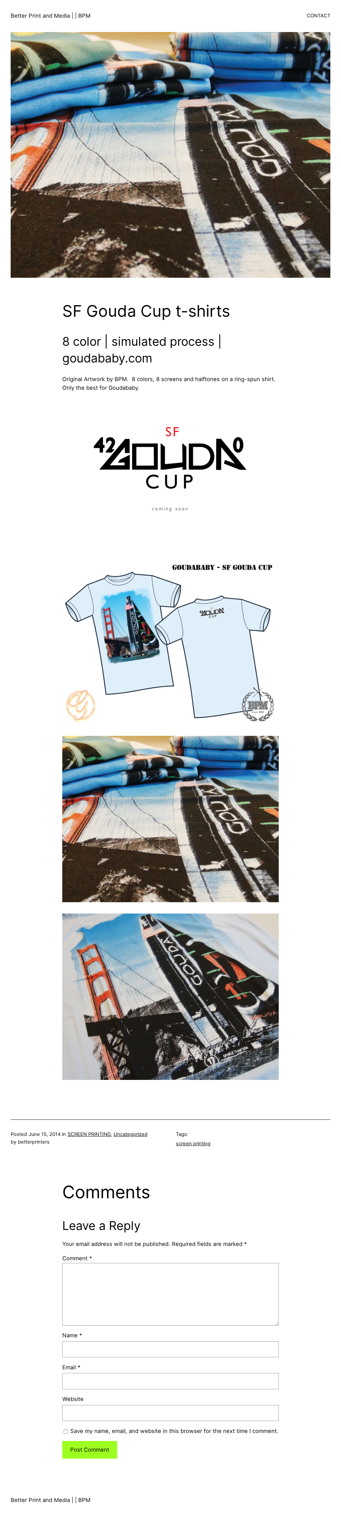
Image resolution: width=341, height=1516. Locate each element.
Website (73, 1399)
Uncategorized (131, 1134)
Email (71, 1367)
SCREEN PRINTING (89, 1134)
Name (72, 1335)
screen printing (193, 1144)
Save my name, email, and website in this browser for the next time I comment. (174, 1431)
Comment (77, 1258)
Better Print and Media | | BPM (51, 15)
